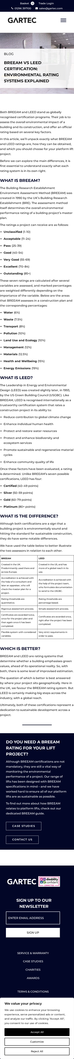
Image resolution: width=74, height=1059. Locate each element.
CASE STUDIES (23, 826)
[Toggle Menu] (63, 20)
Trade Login (46, 3)
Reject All (37, 1051)
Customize (37, 1041)
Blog (9, 54)
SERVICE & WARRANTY (33, 953)
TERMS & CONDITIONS (33, 991)
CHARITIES (33, 969)
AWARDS (33, 978)
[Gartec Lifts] (22, 20)
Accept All (37, 1032)
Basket (26, 3)
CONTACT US (22, 839)
